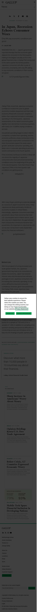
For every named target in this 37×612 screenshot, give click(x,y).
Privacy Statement (22, 309)
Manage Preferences (23, 313)
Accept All (10, 313)
